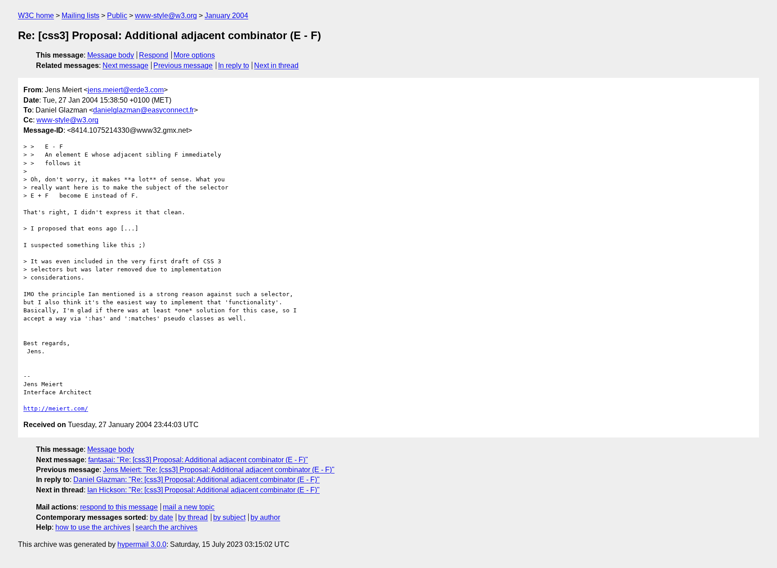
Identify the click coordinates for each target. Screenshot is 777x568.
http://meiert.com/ (55, 408)
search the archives (166, 527)
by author (265, 517)
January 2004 (226, 15)
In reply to (233, 65)
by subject (229, 517)
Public (117, 15)
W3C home (36, 15)
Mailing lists (80, 15)
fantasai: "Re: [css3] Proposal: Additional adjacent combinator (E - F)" (198, 460)
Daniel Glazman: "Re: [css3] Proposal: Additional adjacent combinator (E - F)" (196, 479)
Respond (153, 55)
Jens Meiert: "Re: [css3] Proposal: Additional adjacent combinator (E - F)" (219, 469)
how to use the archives (92, 527)
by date (161, 517)
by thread (193, 517)
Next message (125, 65)
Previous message (183, 65)
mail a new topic (188, 507)
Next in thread (276, 65)
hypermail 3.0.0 (141, 544)
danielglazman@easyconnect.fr (143, 110)
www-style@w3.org (166, 15)
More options (194, 55)
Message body (110, 55)
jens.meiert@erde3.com (126, 90)
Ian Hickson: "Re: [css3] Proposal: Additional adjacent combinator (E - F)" (203, 490)
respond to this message (119, 507)
